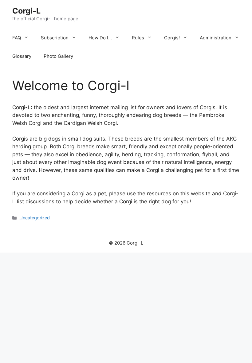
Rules (138, 38)
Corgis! (172, 38)
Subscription (55, 38)
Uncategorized (34, 217)
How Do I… (100, 38)
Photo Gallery (58, 56)
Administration (215, 38)
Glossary (21, 56)
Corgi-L (26, 10)
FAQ (16, 38)
